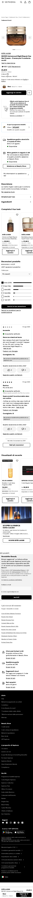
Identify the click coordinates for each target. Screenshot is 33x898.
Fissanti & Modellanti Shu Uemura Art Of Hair (14, 632)
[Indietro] (3, 37)
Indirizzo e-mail (6, 585)
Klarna (3, 81)
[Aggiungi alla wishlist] (17, 214)
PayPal (25, 79)
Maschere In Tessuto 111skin (9, 639)
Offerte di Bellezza (6, 838)
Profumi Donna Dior (6, 642)
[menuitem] (25, 2)
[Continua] (30, 37)
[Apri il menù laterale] (2, 2)
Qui (2, 840)
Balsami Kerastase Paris (7, 620)
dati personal (16, 572)
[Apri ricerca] (21, 2)
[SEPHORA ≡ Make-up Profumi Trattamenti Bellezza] (10, 2)
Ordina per (4, 270)
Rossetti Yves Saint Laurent (8, 629)
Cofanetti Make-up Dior (7, 623)
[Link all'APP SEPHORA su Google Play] (7, 832)
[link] (16, 306)
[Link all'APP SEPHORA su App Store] (19, 832)
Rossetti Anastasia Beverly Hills (9, 626)
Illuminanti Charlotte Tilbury (9, 636)
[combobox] (16, 274)
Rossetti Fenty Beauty (7, 616)
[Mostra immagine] (16, 36)
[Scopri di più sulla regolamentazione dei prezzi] (7, 74)
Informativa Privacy (19, 570)
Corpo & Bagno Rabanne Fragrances (11, 613)
